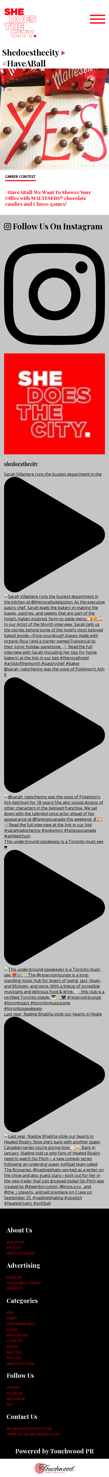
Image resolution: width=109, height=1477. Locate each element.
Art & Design (17, 1335)
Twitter (13, 1387)
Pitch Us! (14, 1247)
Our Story (15, 1242)
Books (12, 1329)
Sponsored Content (24, 1283)
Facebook (15, 1393)
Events (12, 1346)
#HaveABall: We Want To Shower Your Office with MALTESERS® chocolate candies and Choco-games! (48, 198)
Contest (27, 176)
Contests (15, 1288)
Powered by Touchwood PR (54, 1451)
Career (11, 176)
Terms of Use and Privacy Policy (34, 1434)
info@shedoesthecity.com (29, 1428)
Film (10, 1312)
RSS (10, 1404)
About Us (14, 1352)
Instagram (16, 1399)
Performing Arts (21, 1323)
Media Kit (14, 1277)
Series (12, 1318)
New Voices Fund (21, 1253)
